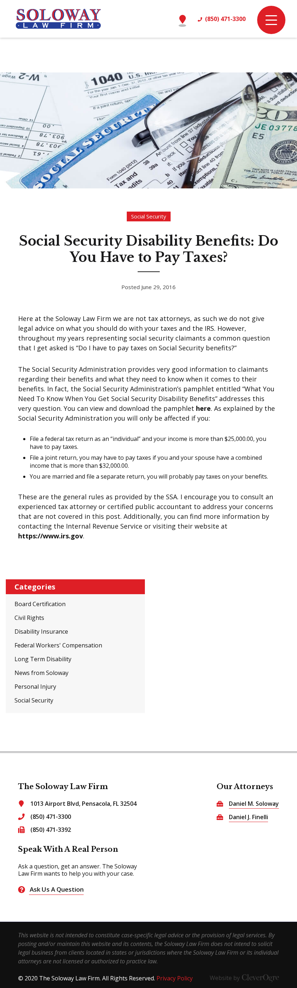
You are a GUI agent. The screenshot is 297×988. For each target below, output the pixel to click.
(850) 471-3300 (225, 19)
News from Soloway (41, 672)
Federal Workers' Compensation (58, 645)
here (203, 408)
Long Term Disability (42, 659)
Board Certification (40, 604)
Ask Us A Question (57, 889)
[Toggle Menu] (271, 20)
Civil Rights (29, 617)
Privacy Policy (174, 978)
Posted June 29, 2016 (148, 287)
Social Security (148, 216)
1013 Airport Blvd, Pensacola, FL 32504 (83, 803)
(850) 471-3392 (50, 829)
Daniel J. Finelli (248, 817)
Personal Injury (35, 686)
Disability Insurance (41, 631)
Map (182, 16)
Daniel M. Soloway (254, 804)
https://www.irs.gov (50, 535)
